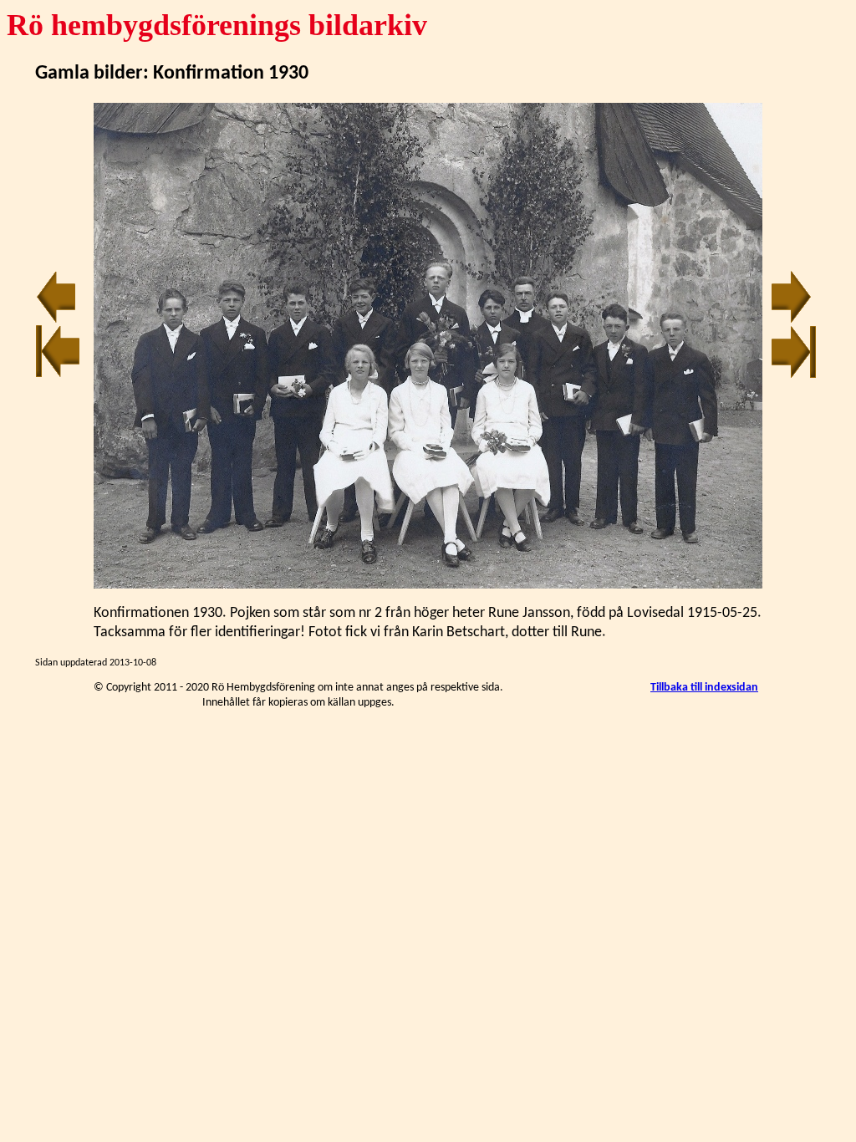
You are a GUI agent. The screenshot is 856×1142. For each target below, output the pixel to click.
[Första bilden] (58, 375)
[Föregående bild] (56, 321)
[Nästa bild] (792, 321)
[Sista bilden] (794, 375)
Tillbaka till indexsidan (704, 687)
